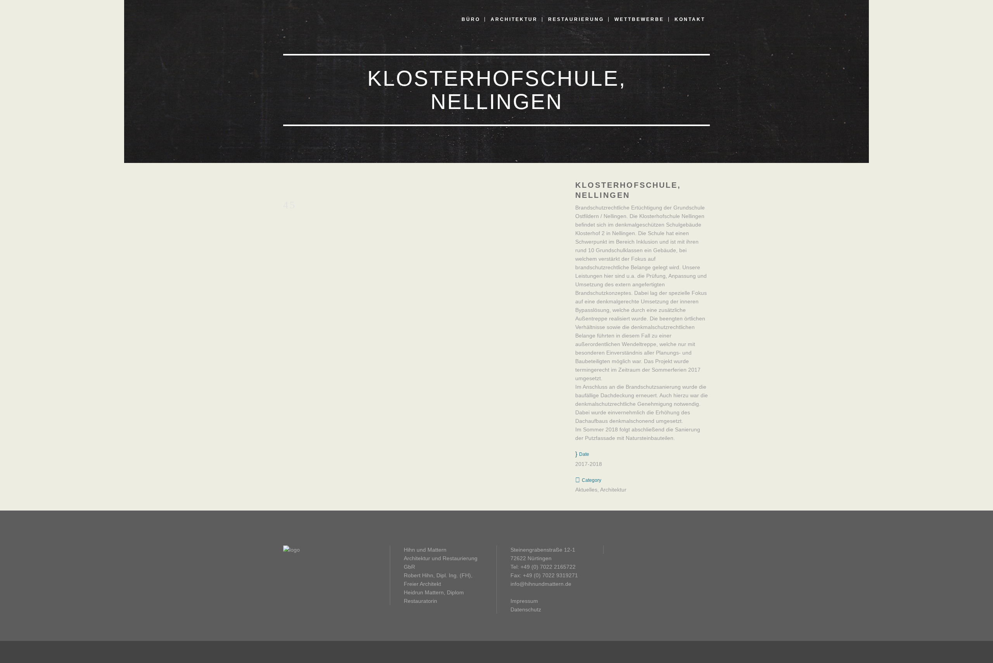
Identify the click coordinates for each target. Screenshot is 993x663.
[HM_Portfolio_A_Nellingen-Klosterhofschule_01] (284, 185)
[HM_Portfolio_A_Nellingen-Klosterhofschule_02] (285, 185)
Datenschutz (525, 609)
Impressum (524, 601)
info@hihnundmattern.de (540, 584)
